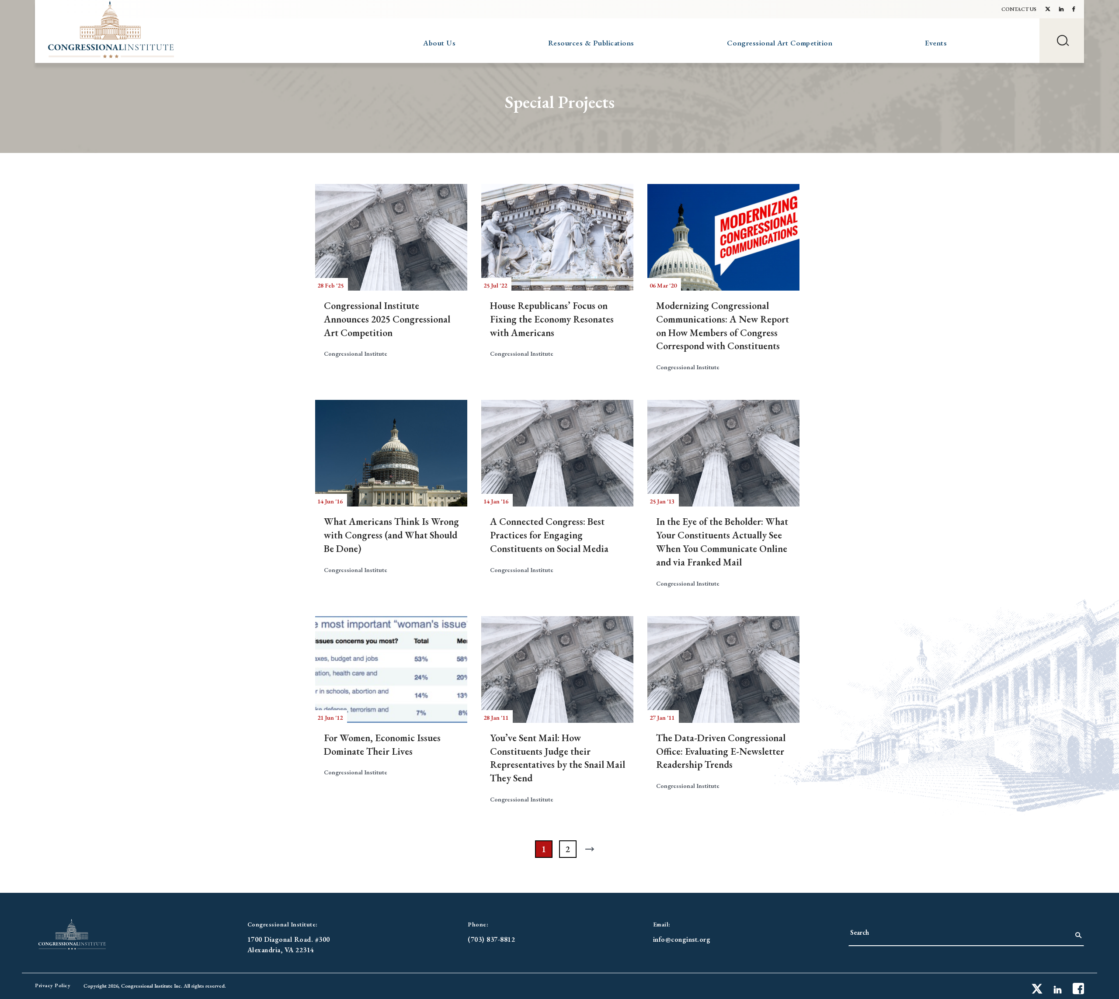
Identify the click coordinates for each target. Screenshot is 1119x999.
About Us (439, 43)
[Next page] (592, 849)
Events (936, 43)
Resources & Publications (591, 43)
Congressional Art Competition (780, 43)
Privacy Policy (52, 985)
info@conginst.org (682, 939)
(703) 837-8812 (491, 939)
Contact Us (1018, 9)
